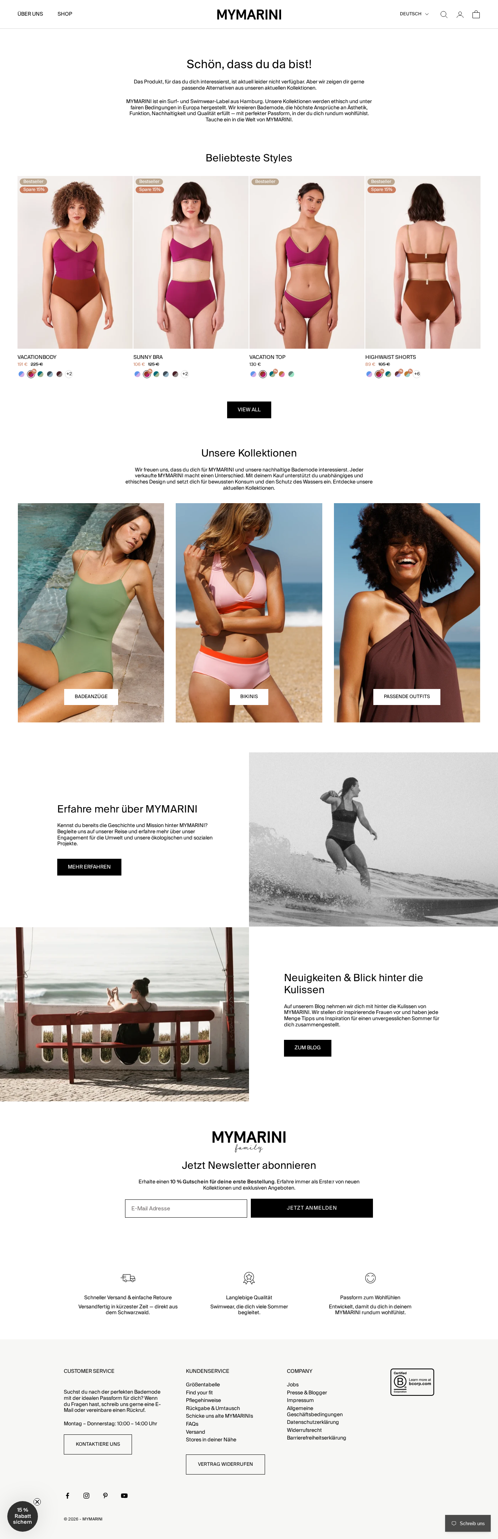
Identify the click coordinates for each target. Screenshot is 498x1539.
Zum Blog (308, 1047)
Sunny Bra (148, 358)
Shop (65, 14)
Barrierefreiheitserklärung (316, 1438)
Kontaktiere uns (98, 1444)
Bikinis (249, 697)
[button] (22, 1516)
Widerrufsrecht (304, 1430)
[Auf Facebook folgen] (67, 1495)
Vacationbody (37, 358)
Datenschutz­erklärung (313, 1422)
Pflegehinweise (203, 1400)
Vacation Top (267, 358)
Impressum (300, 1400)
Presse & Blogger (307, 1393)
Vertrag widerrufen (225, 1464)
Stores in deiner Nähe (211, 1440)
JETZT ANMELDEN (312, 1208)
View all (249, 410)
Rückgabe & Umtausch (213, 1408)
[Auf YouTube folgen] (124, 1495)
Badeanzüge (91, 697)
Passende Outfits (407, 697)
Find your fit (199, 1393)
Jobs (293, 1385)
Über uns (30, 14)
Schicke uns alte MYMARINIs (219, 1416)
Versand (195, 1432)
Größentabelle (203, 1385)
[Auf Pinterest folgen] (105, 1495)
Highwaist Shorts (390, 358)
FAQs (192, 1424)
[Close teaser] (37, 1501)
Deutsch (410, 14)
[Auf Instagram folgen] (86, 1495)
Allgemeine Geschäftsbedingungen (315, 1411)
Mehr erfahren (89, 867)
